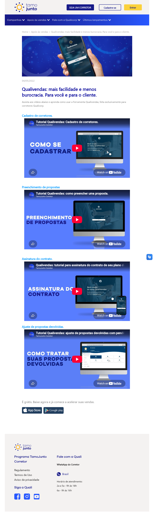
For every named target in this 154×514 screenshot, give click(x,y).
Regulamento (22, 470)
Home (25, 31)
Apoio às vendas (36, 20)
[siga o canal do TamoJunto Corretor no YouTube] (37, 496)
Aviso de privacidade (26, 479)
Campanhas (14, 20)
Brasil (65, 474)
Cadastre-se (110, 7)
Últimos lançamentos (95, 20)
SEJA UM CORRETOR (80, 7)
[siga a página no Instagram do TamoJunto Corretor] (27, 496)
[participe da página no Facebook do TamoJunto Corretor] (17, 496)
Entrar (133, 7)
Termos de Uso (23, 475)
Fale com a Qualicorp (64, 20)
